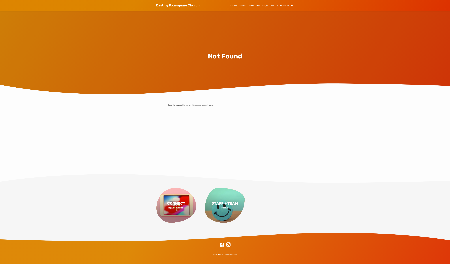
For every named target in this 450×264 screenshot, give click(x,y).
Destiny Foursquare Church (178, 5)
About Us (242, 5)
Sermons (274, 5)
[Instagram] (228, 245)
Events (251, 5)
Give (258, 5)
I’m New (233, 5)
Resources (284, 5)
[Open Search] (292, 5)
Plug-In (265, 5)
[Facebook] (221, 245)
